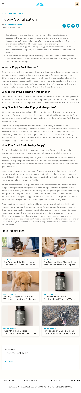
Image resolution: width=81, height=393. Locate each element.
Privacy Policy (31, 380)
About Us (75, 380)
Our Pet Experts (16, 13)
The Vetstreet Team (13, 25)
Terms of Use (7, 380)
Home (4, 13)
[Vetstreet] (40, 4)
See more (9, 362)
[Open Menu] (3, 4)
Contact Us (54, 380)
